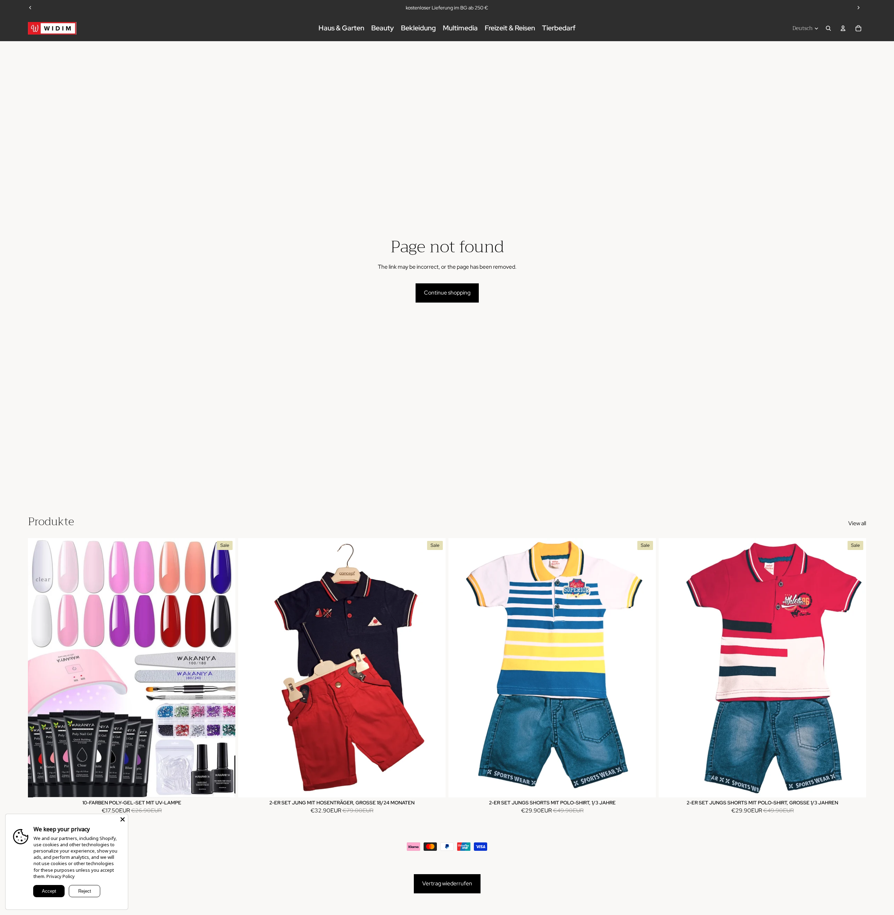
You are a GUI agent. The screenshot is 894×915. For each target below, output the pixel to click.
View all (857, 523)
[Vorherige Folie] (30, 7)
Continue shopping (447, 292)
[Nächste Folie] (858, 7)
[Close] (122, 819)
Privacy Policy (60, 876)
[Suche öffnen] (828, 28)
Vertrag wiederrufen (447, 883)
